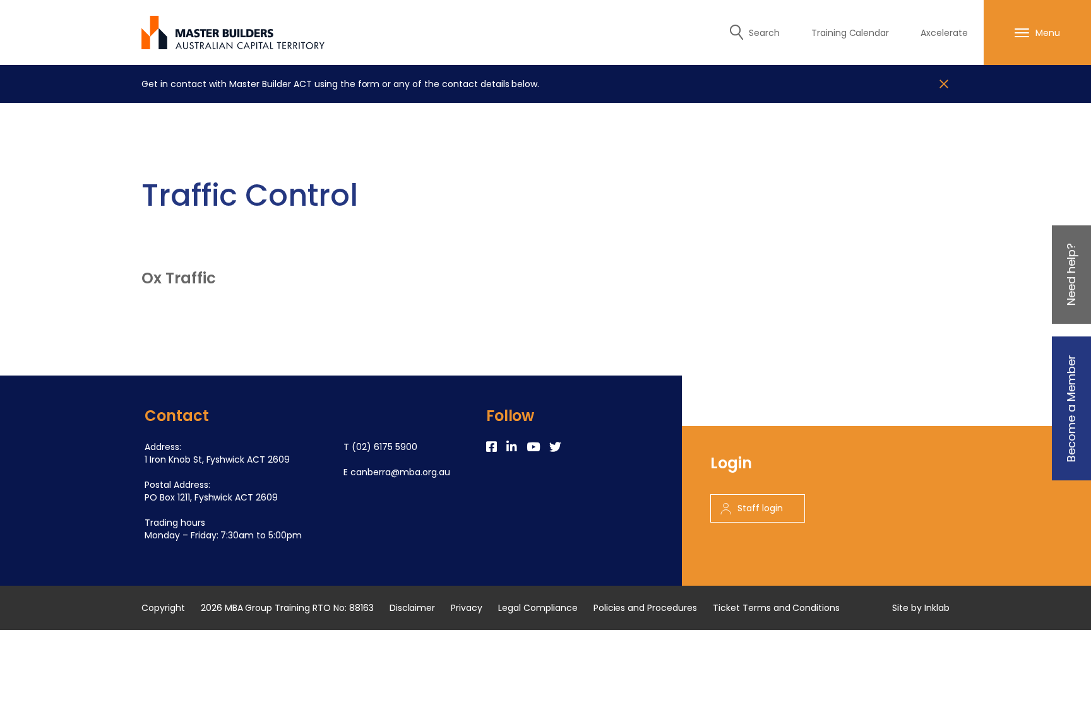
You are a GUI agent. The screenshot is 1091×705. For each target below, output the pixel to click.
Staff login (760, 508)
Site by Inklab (921, 607)
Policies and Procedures (645, 607)
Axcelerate (944, 33)
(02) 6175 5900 (384, 447)
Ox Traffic (178, 278)
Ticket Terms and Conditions (776, 607)
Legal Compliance (538, 607)
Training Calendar (850, 33)
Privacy (466, 607)
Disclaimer (413, 607)
